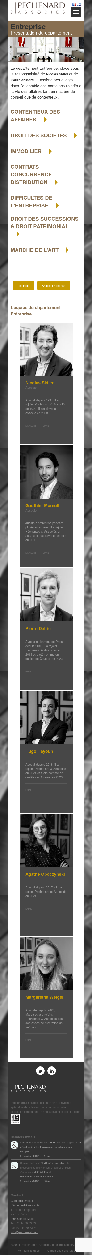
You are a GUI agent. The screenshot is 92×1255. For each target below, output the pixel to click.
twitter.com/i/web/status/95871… (38, 1176)
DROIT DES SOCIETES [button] (39, 135)
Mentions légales (29, 1250)
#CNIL (38, 1147)
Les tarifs (23, 286)
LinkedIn (30, 425)
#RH (78, 1142)
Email (46, 425)
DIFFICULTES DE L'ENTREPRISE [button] (31, 201)
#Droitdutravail (42, 1172)
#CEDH (50, 1142)
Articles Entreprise (53, 286)
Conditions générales (61, 1250)
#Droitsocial (26, 1147)
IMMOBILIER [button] (27, 151)
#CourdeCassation (54, 1163)
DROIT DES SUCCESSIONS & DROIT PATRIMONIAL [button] (45, 222)
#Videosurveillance (31, 1142)
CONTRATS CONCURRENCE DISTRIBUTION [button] (31, 174)
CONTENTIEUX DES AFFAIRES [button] (35, 115)
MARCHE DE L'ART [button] (35, 250)
